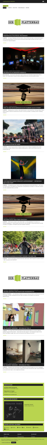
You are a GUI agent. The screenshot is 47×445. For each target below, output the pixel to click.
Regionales (21, 7)
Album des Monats (10, 387)
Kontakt (33, 436)
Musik (27, 7)
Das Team (6, 436)
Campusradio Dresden (9, 1)
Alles (4, 7)
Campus (10, 7)
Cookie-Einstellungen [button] (6, 442)
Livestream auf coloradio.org (10, 394)
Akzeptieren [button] (13, 442)
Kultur (15, 7)
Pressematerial (20, 436)
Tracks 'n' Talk (9, 391)
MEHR (4, 43)
